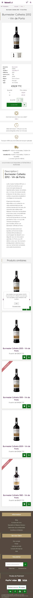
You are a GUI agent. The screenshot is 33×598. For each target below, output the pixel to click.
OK (16, 303)
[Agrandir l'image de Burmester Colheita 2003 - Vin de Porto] (16, 282)
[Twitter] (10, 591)
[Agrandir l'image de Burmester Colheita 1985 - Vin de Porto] (16, 478)
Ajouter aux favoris (24, 105)
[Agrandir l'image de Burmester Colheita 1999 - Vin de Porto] (16, 380)
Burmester (15, 67)
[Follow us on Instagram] (25, 591)
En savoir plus (17, 306)
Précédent (5, 6)
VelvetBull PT (15, 70)
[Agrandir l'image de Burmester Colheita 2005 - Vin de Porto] (16, 331)
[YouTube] (20, 591)
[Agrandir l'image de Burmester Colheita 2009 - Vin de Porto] (16, 429)
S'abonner (12, 568)
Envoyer (25, 564)
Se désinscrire (22, 568)
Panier (27, 1)
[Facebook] (15, 591)
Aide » (16, 119)
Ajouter (14, 105)
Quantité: (12, 100)
